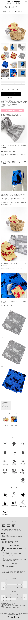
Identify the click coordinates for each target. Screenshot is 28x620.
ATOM (20, 614)
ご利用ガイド (6, 613)
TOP (1, 6)
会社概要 (14, 614)
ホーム (1, 613)
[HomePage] (8, 617)
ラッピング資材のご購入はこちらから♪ (12, 110)
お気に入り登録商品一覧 (7, 100)
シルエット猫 (15, 6)
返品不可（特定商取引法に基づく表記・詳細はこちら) (14, 101)
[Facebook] (15, 617)
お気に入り (12, 97)
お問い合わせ (11, 613)
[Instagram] (12, 617)
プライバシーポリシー (18, 613)
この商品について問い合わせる (6, 105)
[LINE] (19, 617)
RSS (17, 614)
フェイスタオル (11, 7)
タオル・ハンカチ (8, 6)
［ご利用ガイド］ (8, 560)
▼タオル (5, 7)
